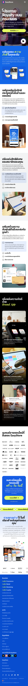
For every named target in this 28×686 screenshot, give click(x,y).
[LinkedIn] (9, 675)
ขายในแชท (4, 603)
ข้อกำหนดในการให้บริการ (13, 678)
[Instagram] (6, 675)
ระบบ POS (4, 615)
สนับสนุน (4, 643)
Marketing (7, 587)
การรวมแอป (5, 629)
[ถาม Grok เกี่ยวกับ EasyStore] (15, 655)
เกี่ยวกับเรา (4, 663)
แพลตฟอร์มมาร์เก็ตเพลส (8, 598)
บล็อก (3, 641)
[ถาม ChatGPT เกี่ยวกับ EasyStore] (3, 655)
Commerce (7, 581)
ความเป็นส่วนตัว (21, 678)
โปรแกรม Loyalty (6, 618)
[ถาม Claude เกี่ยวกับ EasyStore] (6, 655)
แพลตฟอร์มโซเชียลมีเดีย (7, 595)
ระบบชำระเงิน (5, 626)
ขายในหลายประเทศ (6, 593)
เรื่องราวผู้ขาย (5, 646)
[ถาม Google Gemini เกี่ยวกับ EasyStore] (9, 655)
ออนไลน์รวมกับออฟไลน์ (7, 606)
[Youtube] (15, 675)
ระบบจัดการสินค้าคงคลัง (7, 621)
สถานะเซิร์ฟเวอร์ (6, 649)
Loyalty (6, 590)
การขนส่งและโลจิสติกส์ (7, 623)
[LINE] (18, 675)
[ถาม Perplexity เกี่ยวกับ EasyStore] (12, 655)
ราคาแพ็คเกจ (5, 638)
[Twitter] (12, 675)
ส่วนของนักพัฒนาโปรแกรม (8, 671)
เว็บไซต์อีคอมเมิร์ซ (6, 613)
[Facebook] (3, 675)
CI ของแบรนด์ (5, 665)
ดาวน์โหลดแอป (5, 632)
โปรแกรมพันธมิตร (6, 668)
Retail (6, 584)
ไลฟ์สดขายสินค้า (6, 601)
